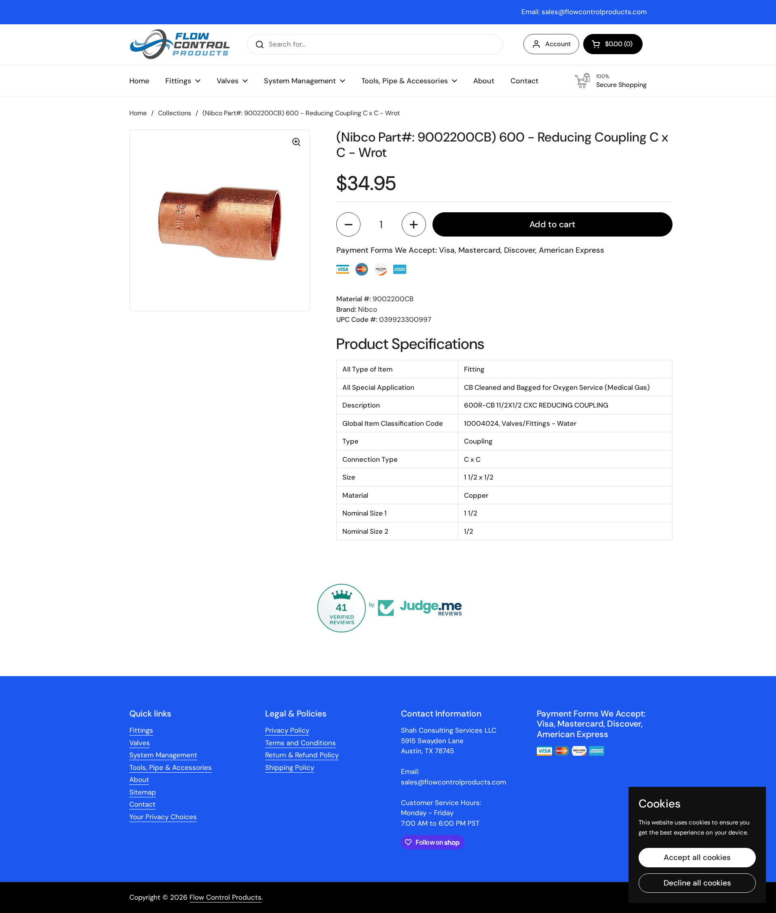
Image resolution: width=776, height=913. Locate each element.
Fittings (141, 730)
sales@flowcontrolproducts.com (594, 11)
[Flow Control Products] (179, 44)
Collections (174, 113)
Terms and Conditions (300, 742)
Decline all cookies (697, 883)
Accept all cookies (697, 857)
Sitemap (142, 792)
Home (138, 113)
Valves (139, 742)
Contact (142, 804)
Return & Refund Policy (302, 754)
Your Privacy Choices (163, 816)
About (139, 779)
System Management (163, 754)
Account (558, 44)
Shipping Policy (289, 767)
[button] (613, 44)
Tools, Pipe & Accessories (170, 767)
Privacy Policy (287, 730)
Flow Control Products (225, 897)
